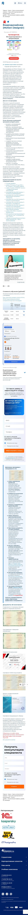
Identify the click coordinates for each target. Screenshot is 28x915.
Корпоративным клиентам (11, 861)
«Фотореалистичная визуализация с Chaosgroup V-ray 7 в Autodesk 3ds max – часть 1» (15, 215)
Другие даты (7, 333)
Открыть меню (25, 3)
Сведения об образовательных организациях (10, 897)
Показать (24, 372)
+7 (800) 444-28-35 (6, 883)
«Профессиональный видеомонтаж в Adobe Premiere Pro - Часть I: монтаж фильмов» (15, 219)
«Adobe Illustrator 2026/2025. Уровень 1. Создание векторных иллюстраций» (15, 189)
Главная (5, 10)
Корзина (15, 3)
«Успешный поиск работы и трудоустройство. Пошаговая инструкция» (15, 564)
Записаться (14, 361)
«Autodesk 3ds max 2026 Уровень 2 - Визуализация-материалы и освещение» (15, 196)
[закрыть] (27, 684)
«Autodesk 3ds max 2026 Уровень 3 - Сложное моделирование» (15, 200)
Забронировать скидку (14, 450)
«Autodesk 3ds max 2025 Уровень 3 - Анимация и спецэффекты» (15, 203)
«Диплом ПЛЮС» (17, 587)
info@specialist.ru (6, 886)
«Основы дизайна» (11, 183)
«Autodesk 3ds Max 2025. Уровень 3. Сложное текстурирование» (15, 206)
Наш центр (5, 865)
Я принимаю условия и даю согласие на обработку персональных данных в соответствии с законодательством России (14, 458)
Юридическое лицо (12, 446)
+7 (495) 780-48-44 (6, 879)
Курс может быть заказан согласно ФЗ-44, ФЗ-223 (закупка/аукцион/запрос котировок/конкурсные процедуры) (14, 299)
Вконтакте (2, 894)
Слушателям (6, 857)
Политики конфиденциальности (13, 457)
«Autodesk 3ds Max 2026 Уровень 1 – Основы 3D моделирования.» (15, 193)
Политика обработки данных (23, 684)
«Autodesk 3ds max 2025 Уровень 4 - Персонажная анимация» (15, 208)
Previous (4, 286)
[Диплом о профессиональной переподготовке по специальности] (16, 480)
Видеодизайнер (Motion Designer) (11, 339)
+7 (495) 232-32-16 (6, 875)
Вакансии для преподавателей (7, 899)
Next (8, 286)
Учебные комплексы (9, 869)
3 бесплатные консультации (15, 576)
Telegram (6, 894)
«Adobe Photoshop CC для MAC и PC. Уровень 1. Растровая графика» (15, 185)
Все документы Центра (9, 739)
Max (10, 894)
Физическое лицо (12, 443)
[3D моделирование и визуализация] (14, 50)
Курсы (9, 10)
